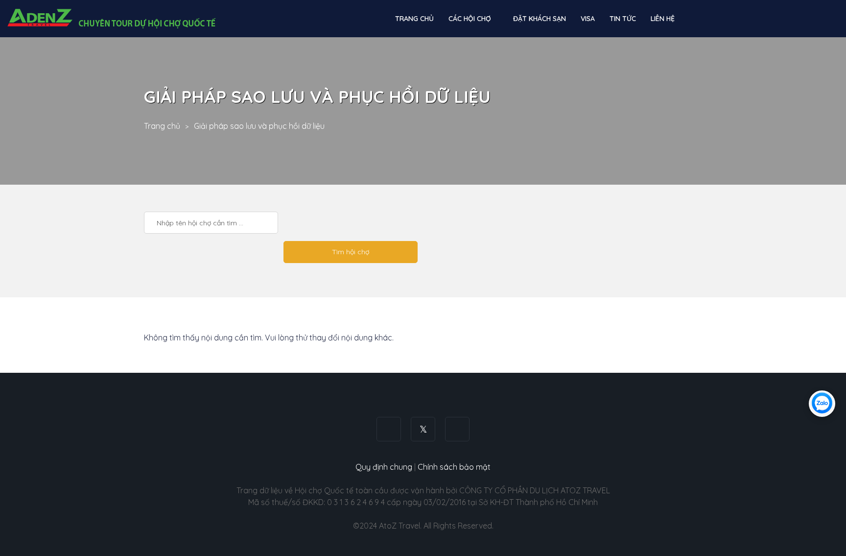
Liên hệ (663, 18)
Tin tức (623, 18)
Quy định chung (383, 467)
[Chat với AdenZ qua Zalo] (822, 403)
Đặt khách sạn (539, 18)
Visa (588, 18)
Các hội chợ (470, 18)
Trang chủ (414, 18)
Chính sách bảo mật (454, 467)
